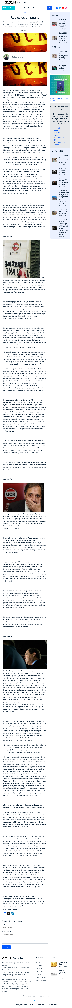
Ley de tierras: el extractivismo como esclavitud (63, 159)
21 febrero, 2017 (25, 30)
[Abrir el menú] (3, 2)
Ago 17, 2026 (63, 29)
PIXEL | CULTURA (8, 8)
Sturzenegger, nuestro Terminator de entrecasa (63, 181)
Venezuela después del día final (63, 67)
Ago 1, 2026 (62, 205)
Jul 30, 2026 (62, 236)
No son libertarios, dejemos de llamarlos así (63, 973)
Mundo (57, 47)
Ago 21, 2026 (63, 966)
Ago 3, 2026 (62, 186)
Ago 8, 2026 (62, 71)
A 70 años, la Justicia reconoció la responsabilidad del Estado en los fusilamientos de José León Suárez (63, 227)
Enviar (6, 947)
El (53, 47)
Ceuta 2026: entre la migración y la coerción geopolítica (63, 36)
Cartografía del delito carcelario (62, 170)
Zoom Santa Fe (25, 8)
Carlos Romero (17, 57)
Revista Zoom (18, 958)
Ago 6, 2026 (62, 165)
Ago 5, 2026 (62, 174)
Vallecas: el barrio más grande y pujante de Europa (62, 23)
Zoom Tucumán (37, 8)
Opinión (55, 15)
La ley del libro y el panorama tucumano (63, 211)
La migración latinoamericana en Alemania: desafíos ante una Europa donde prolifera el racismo (64, 197)
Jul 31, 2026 (62, 215)
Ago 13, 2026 (63, 42)
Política (25, 13)
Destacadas (57, 151)
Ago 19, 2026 (63, 978)
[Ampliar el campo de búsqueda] (49, 8)
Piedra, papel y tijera (64, 963)
